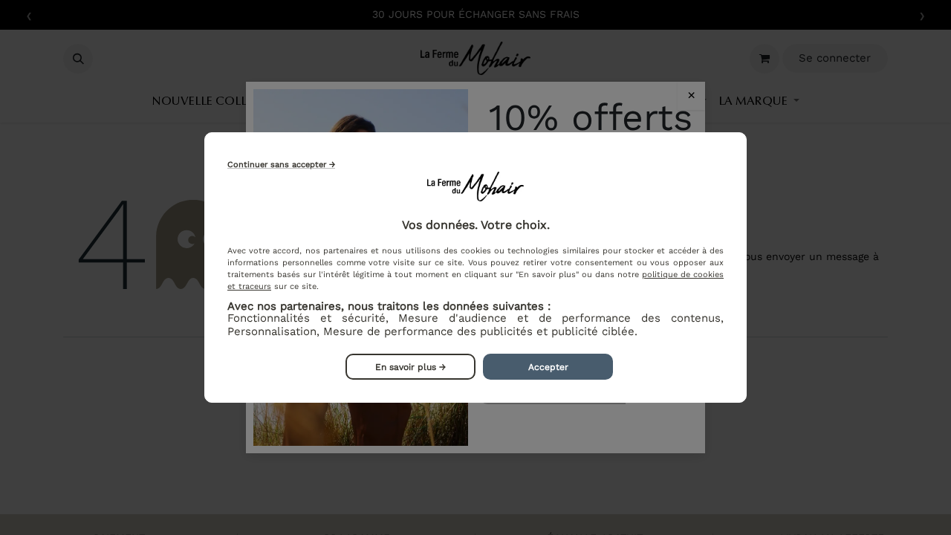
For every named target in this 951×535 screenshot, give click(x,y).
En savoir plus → (410, 367)
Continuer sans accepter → (281, 164)
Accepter (548, 367)
